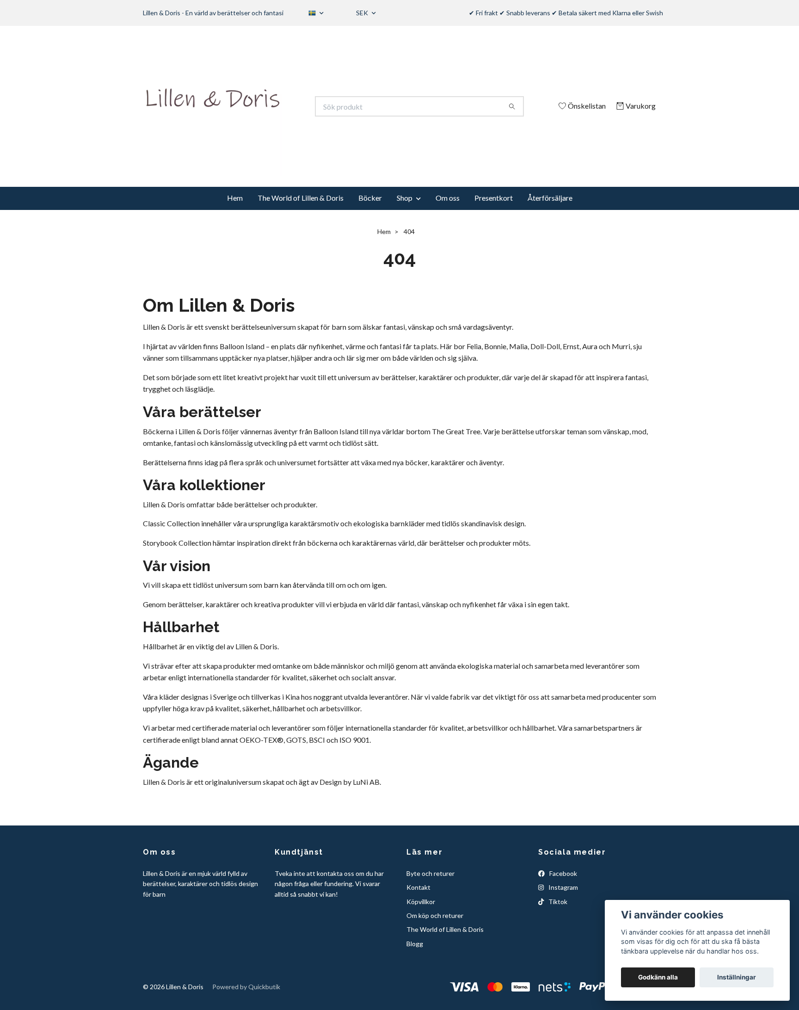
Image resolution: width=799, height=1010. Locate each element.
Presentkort (493, 197)
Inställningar (736, 977)
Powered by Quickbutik (246, 987)
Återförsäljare (550, 197)
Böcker (370, 197)
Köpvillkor (420, 901)
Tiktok (557, 901)
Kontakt (418, 887)
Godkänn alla (658, 977)
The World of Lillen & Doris (301, 197)
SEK (362, 13)
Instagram (562, 887)
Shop (404, 197)
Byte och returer (430, 873)
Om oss (448, 197)
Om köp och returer (434, 915)
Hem (235, 197)
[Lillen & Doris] (271, 106)
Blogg (414, 944)
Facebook (562, 873)
